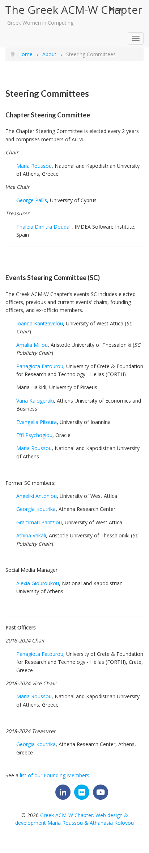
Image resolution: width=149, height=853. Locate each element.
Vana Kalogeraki (35, 400)
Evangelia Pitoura (36, 422)
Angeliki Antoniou (36, 495)
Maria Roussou (34, 165)
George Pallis (31, 200)
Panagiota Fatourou (39, 366)
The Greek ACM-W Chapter (73, 10)
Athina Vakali (31, 535)
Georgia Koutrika (36, 508)
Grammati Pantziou (39, 522)
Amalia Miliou (32, 344)
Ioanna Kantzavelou (39, 323)
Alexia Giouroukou (37, 583)
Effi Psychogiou (34, 435)
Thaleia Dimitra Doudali (44, 226)
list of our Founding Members (54, 775)
